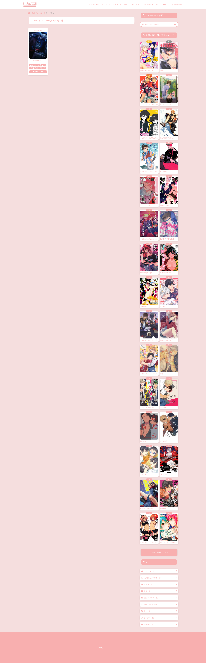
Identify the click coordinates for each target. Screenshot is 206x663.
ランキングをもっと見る (159, 552)
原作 (126, 4)
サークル (165, 4)
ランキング (106, 4)
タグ (158, 4)
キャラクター (148, 4)
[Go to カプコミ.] (29, 12)
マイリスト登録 (39, 71)
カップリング (135, 4)
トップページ (94, 4)
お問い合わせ (177, 4)
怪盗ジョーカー (35, 65)
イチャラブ (39, 68)
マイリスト (117, 4)
